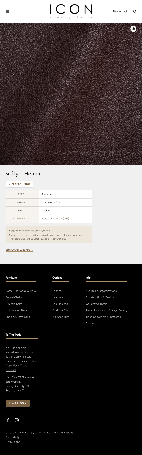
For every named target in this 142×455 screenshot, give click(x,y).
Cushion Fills (60, 310)
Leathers (57, 297)
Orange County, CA (18, 386)
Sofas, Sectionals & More (21, 290)
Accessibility (12, 437)
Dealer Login (17, 403)
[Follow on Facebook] (8, 420)
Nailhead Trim (60, 316)
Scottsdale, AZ (15, 390)
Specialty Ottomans (18, 316)
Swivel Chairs (14, 297)
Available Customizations (101, 290)
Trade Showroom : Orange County (106, 310)
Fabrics (56, 290)
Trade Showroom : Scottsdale (104, 316)
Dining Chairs (14, 303)
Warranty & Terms (96, 303)
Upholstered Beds (16, 310)
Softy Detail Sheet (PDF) (55, 218)
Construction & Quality (100, 297)
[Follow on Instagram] (16, 420)
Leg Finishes (60, 303)
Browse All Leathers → (19, 249)
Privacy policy (13, 441)
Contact (91, 323)
